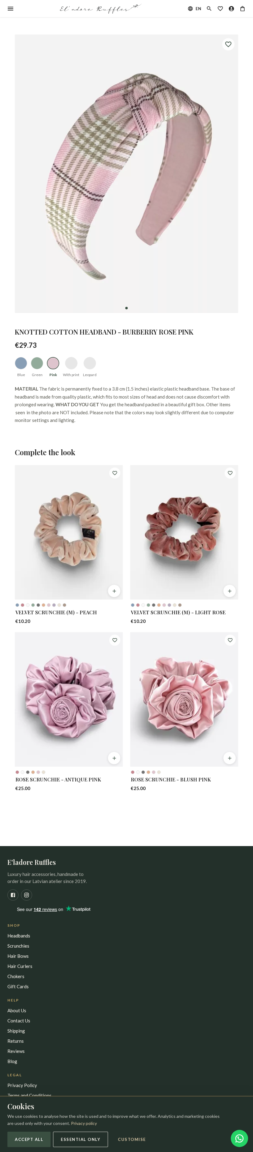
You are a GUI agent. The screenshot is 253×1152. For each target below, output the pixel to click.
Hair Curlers (19, 966)
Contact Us (18, 1020)
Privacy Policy (22, 1085)
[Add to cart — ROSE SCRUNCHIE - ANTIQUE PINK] (114, 758)
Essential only (80, 1139)
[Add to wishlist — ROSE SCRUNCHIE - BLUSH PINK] (230, 640)
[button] (126, 173)
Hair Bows (18, 956)
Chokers (15, 976)
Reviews (16, 1051)
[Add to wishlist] (228, 44)
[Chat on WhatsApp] (239, 1138)
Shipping (16, 1031)
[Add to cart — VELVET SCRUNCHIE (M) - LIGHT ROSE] (229, 591)
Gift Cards (18, 986)
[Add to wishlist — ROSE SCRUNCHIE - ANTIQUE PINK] (114, 640)
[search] (209, 8)
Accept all (29, 1139)
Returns (15, 1041)
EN (198, 8)
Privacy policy (84, 1123)
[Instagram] (26, 895)
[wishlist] (220, 8)
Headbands (18, 935)
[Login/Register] (231, 8)
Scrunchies (18, 946)
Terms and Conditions (29, 1095)
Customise (132, 1139)
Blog (12, 1061)
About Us (16, 1010)
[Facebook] (13, 895)
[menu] (10, 8)
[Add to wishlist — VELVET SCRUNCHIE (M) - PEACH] (114, 473)
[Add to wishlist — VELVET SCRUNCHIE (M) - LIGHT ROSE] (230, 473)
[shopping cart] (242, 8)
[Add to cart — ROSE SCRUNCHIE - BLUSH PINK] (229, 758)
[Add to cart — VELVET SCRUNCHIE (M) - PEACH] (114, 591)
